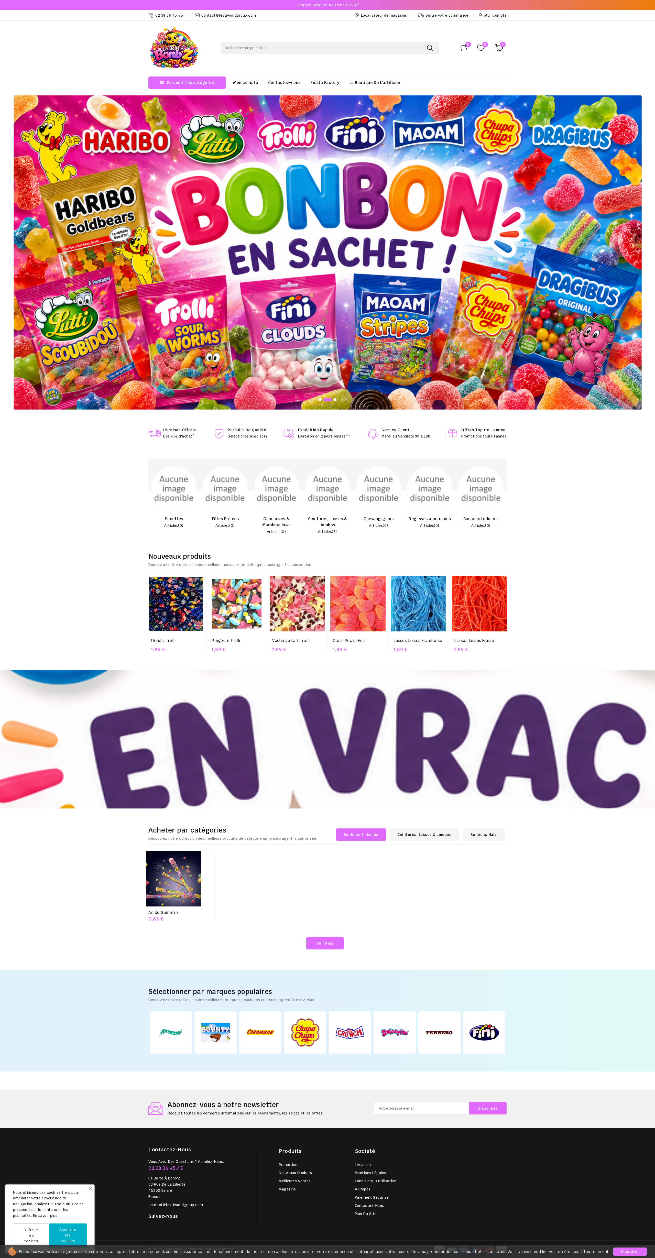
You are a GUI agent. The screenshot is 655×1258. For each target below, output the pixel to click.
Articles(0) (179, 400)
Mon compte (245, 82)
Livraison (363, 1039)
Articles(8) (281, 406)
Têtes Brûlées (179, 393)
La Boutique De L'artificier (375, 82)
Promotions (289, 1039)
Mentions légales (370, 1047)
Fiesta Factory (325, 82)
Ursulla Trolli (163, 514)
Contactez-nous (284, 82)
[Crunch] (350, 906)
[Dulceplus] (394, 906)
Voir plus (325, 817)
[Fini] (484, 906)
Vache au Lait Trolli (291, 514)
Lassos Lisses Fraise (474, 514)
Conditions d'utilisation (376, 1055)
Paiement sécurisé (372, 1071)
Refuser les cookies (31, 1235)
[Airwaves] (170, 906)
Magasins (287, 1063)
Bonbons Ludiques (434, 393)
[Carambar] (260, 906)
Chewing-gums (332, 393)
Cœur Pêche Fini (349, 514)
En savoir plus (45, 1215)
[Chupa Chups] (305, 906)
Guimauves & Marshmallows (230, 396)
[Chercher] (430, 48)
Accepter (630, 1251)
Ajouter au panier (176, 534)
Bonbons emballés (361, 709)
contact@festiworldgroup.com (175, 1079)
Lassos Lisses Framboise (418, 514)
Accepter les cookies (68, 1235)
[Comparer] (463, 47)
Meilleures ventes (295, 1055)
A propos (362, 1063)
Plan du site (366, 1088)
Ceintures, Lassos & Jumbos (281, 396)
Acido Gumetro (163, 786)
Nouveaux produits (295, 1047)
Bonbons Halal (484, 709)
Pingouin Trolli (226, 514)
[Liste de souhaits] (481, 48)
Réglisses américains (384, 393)
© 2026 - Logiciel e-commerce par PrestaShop (192, 1123)
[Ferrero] (439, 906)
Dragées (486, 393)
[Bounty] (215, 906)
